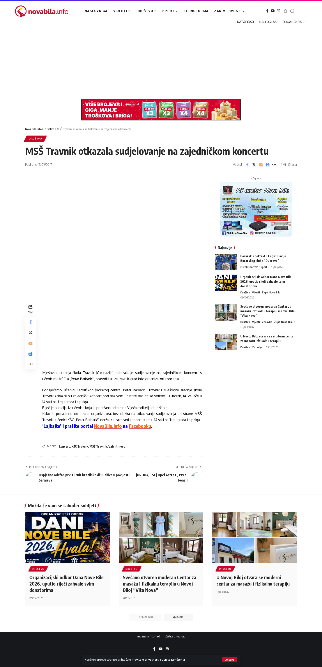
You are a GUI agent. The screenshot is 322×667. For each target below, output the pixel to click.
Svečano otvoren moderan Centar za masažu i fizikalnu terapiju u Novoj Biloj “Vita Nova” (267, 311)
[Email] (261, 164)
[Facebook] (267, 11)
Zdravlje (267, 322)
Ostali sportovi (249, 267)
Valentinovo (116, 446)
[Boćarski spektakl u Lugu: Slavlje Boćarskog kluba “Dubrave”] (226, 262)
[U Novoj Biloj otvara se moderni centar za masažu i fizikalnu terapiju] (226, 342)
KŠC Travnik (79, 446)
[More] (274, 164)
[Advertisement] (159, 62)
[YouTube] (273, 11)
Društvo (35, 138)
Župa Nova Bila (271, 292)
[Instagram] (278, 11)
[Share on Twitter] (254, 164)
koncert (64, 446)
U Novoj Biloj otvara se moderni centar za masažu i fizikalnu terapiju (253, 580)
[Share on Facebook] (247, 164)
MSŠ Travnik (98, 446)
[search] (292, 11)
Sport (263, 267)
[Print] (267, 164)
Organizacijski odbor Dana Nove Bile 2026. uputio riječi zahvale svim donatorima (266, 281)
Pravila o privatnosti (145, 659)
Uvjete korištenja (173, 659)
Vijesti (256, 292)
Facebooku (140, 426)
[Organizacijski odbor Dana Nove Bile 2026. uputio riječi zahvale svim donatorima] (226, 283)
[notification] (285, 11)
